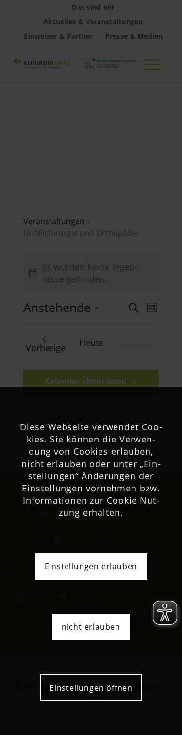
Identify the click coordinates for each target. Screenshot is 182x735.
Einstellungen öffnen (91, 688)
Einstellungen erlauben (91, 566)
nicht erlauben (91, 626)
